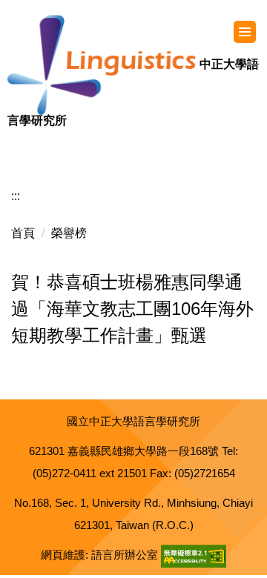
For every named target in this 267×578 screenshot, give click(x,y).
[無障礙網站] (193, 554)
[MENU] (245, 32)
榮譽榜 (69, 233)
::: (15, 196)
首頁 (23, 233)
